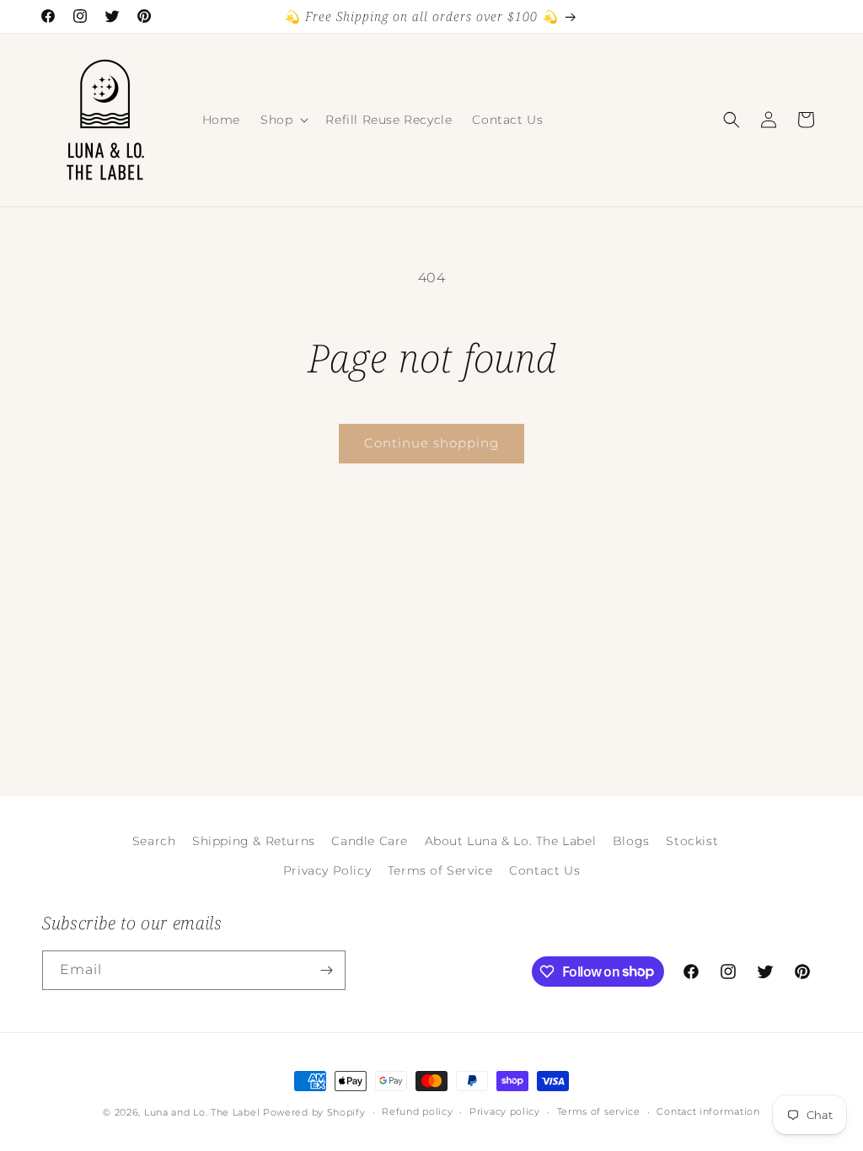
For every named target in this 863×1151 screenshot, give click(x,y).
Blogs (631, 841)
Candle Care (369, 841)
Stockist (692, 841)
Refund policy (417, 1111)
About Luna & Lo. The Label (511, 841)
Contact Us (544, 870)
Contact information (708, 1111)
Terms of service (599, 1111)
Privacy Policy (327, 870)
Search (154, 841)
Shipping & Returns (253, 841)
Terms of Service (440, 870)
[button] (282, 119)
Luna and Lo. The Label (202, 1112)
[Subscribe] (326, 970)
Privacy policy (504, 1111)
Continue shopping (431, 443)
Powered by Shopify (314, 1112)
